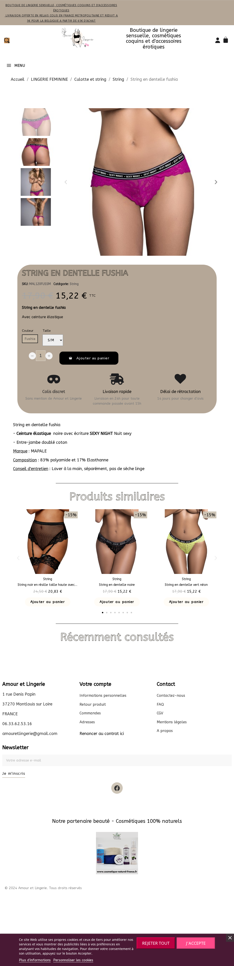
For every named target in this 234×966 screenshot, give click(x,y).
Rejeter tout (156, 943)
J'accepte (196, 943)
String (74, 284)
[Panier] (226, 40)
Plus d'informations (35, 960)
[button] (66, 182)
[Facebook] (117, 788)
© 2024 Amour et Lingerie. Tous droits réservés (43, 888)
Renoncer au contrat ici (102, 733)
